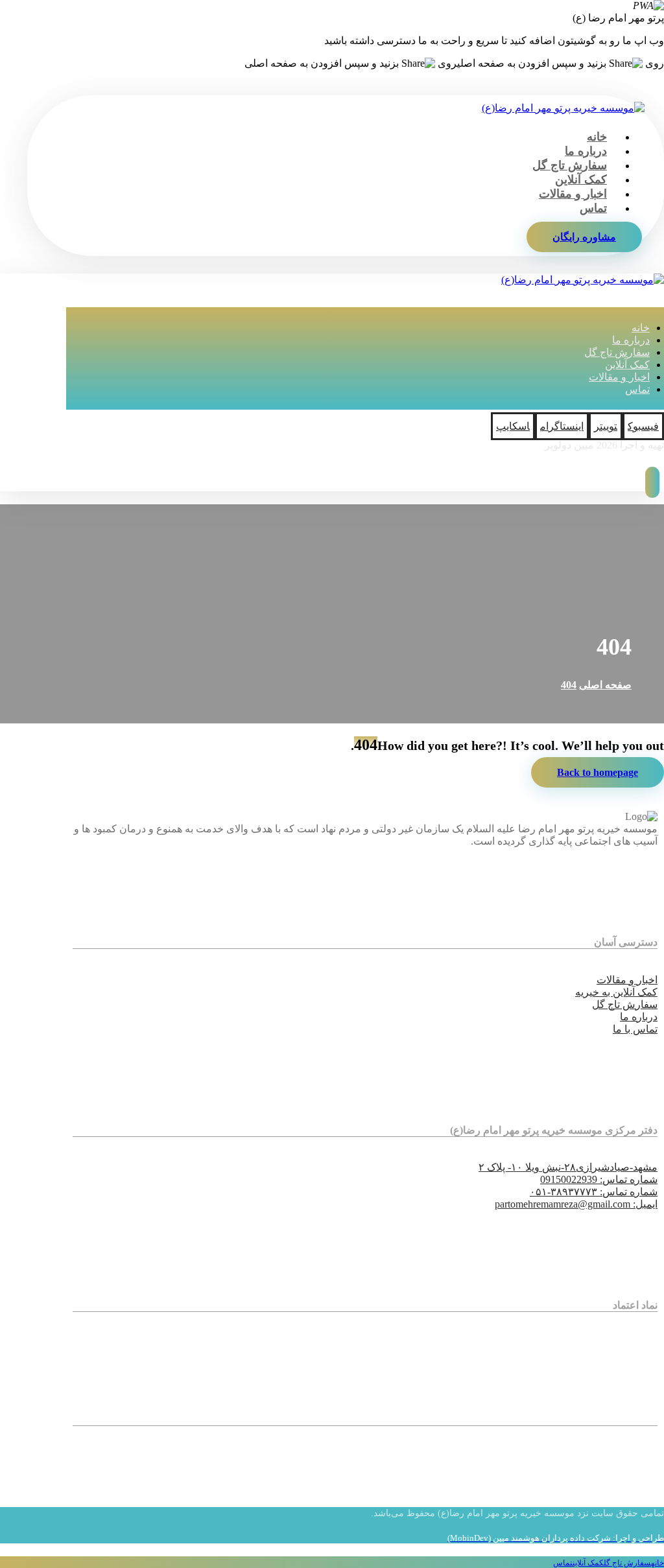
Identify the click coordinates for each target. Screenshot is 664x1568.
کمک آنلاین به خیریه (616, 992)
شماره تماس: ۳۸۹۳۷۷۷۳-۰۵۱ (594, 1191)
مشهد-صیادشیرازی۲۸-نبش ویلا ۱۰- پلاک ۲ (568, 1167)
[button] (643, 426)
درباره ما (639, 1016)
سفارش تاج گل (625, 1004)
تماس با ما (635, 1029)
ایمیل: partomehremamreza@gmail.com (576, 1204)
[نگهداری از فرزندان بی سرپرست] (563, 107)
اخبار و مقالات (627, 979)
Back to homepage (597, 772)
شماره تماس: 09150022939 (599, 1179)
